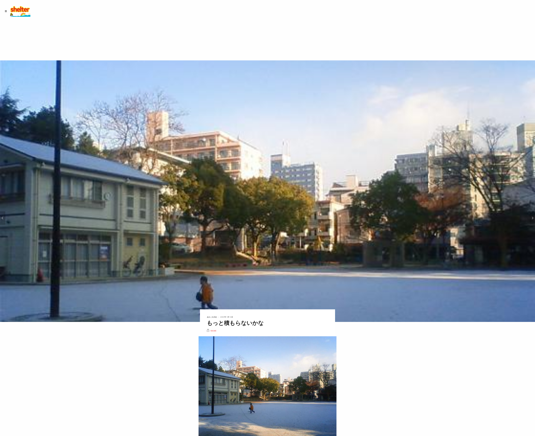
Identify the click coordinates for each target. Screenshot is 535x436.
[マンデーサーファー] (2, 218)
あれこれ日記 (212, 317)
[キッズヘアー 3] (532, 218)
